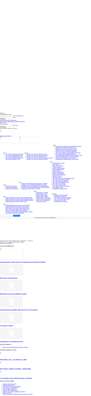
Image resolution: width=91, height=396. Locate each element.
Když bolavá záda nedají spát (8, 278)
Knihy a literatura (56, 170)
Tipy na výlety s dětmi (41, 201)
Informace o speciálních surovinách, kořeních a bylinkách (34, 183)
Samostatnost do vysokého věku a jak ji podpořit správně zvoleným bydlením (22, 262)
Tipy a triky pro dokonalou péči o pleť (14, 155)
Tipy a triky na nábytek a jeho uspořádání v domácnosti (68, 152)
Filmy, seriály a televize (58, 165)
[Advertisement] (45, 229)
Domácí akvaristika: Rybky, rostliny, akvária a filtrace (18, 205)
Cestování (26, 152)
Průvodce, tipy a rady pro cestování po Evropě (37, 159)
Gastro (20, 182)
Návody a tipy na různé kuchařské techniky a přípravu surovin (35, 187)
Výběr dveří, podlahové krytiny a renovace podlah (67, 156)
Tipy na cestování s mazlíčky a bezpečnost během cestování (19, 211)
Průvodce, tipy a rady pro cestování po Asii (36, 156)
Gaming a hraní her (57, 166)
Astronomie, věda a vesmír (59, 163)
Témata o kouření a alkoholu (59, 174)
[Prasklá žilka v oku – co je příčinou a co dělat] (2, 356)
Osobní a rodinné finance (11, 187)
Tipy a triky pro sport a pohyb (59, 184)
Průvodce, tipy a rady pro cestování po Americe (37, 155)
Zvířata (4, 204)
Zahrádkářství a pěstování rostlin (60, 188)
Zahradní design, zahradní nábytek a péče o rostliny (67, 159)
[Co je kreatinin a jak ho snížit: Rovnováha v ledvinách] (3, 375)
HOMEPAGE (9, 243)
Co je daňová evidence (6, 325)
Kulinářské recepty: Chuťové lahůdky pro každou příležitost (34, 186)
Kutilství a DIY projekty (58, 172)
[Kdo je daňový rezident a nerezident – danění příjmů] (3, 366)
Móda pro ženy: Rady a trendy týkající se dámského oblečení (19, 200)
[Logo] (10, 142)
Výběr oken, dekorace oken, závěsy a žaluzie (66, 157)
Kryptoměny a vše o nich (11, 186)
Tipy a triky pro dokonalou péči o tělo (14, 156)
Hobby (51, 161)
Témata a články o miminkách (43, 197)
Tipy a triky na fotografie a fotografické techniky (63, 178)
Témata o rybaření (57, 177)
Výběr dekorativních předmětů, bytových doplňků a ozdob (69, 155)
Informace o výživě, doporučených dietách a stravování (33, 184)
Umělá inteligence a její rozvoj (61, 201)
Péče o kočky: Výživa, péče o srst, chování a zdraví (17, 207)
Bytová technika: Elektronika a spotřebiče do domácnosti (68, 146)
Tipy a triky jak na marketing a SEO (61, 182)
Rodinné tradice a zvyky (41, 193)
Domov (54, 145)
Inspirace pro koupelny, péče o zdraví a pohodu (66, 149)
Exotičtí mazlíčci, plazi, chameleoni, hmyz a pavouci (17, 206)
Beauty (4, 152)
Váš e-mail (15, 125)
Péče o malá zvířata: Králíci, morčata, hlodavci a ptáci (18, 209)
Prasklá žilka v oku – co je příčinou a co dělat (13, 359)
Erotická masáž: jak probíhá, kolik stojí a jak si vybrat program (19, 310)
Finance (4, 184)
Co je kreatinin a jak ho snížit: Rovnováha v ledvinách (16, 378)
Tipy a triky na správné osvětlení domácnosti (66, 154)
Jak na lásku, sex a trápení (42, 192)
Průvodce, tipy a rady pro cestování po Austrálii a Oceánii (39, 157)
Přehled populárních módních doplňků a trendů (16, 201)
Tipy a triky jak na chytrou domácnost (62, 197)
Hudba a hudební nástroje (58, 169)
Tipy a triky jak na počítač (60, 200)
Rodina (35, 191)
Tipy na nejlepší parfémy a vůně (13, 159)
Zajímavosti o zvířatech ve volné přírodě (15, 213)
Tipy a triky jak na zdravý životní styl (61, 186)
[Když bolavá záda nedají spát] (11, 275)
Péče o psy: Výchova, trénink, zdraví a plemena (16, 210)
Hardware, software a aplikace (61, 195)
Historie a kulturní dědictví (58, 168)
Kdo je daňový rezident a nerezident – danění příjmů (15, 368)
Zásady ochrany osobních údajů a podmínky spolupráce (12, 121)
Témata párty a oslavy (57, 175)
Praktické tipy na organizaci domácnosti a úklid (66, 150)
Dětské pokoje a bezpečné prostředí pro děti (65, 147)
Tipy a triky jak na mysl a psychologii (61, 179)
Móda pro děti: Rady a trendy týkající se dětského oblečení (19, 197)
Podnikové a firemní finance (12, 188)
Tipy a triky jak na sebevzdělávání (60, 181)
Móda (4, 196)
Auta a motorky (56, 164)
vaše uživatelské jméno (18, 115)
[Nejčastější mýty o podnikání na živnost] (11, 338)
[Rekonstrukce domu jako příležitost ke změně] (11, 291)
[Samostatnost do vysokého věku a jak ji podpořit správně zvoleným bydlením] (11, 259)
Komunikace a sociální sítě (60, 196)
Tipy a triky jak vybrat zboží (59, 183)
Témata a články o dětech (42, 195)
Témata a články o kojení (41, 196)
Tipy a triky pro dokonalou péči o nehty (14, 154)
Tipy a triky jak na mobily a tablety (62, 198)
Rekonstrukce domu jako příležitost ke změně (13, 294)
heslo (14, 117)
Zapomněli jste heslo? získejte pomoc (8, 120)
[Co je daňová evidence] (11, 322)
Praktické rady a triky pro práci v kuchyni (30, 188)
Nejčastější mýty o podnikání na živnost (11, 341)
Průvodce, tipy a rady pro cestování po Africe (37, 154)
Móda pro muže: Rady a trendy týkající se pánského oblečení (19, 198)
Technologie (54, 193)
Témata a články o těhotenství (43, 200)
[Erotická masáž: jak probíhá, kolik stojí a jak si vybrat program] (11, 307)
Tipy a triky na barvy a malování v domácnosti (66, 151)
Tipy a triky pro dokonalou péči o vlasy (14, 157)
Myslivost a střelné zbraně (58, 173)
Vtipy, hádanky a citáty (58, 187)
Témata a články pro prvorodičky (43, 198)
